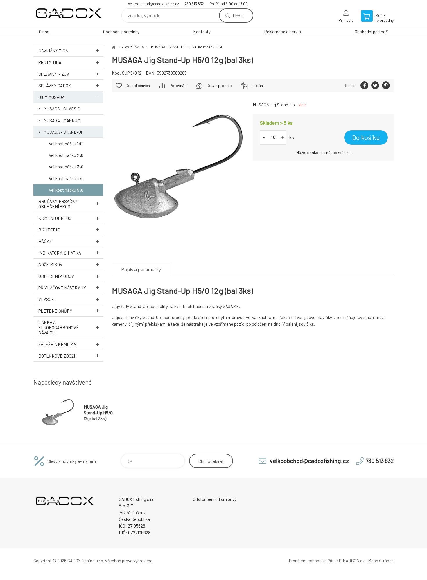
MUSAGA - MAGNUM (62, 120)
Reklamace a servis (282, 31)
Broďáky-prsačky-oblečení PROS (58, 204)
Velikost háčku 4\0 (66, 178)
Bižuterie (49, 229)
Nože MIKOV (50, 264)
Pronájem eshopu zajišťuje (313, 560)
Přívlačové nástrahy (62, 287)
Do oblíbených (138, 85)
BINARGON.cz (352, 560)
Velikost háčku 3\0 (66, 166)
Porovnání (178, 85)
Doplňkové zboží (56, 355)
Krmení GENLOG (54, 218)
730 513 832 (194, 3)
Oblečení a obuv (56, 276)
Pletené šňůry (55, 310)
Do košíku (366, 137)
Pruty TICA (49, 62)
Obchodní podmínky (121, 31)
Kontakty (202, 31)
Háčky (45, 241)
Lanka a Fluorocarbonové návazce (58, 327)
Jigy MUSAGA (51, 97)
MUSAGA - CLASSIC (62, 108)
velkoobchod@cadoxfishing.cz (153, 3)
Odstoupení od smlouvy (214, 499)
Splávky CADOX (54, 85)
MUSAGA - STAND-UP (63, 132)
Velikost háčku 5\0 (66, 190)
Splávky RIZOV (53, 74)
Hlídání (258, 85)
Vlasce (46, 299)
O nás (44, 31)
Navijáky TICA (53, 50)
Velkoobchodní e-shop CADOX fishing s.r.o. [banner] (68, 13)
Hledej (238, 15)
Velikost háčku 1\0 (65, 143)
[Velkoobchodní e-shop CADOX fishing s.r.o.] (113, 47)
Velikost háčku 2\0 (66, 155)
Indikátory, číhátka (59, 252)
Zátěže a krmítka (57, 344)
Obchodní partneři (371, 31)
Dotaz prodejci (219, 85)
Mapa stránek (381, 560)
